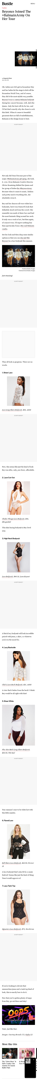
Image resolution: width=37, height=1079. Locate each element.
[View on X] (18, 344)
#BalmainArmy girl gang (16, 179)
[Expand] (27, 1059)
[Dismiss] (33, 1059)
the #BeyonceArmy (24, 188)
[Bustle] (7, 3)
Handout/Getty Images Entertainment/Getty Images (36, 58)
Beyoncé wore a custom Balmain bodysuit (18, 99)
